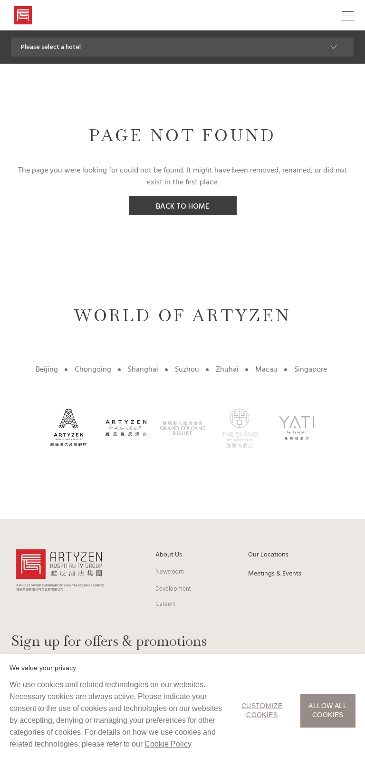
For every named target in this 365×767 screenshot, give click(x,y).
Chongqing (93, 370)
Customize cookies (262, 710)
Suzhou (187, 370)
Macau (266, 370)
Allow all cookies (327, 710)
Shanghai (143, 370)
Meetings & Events (274, 573)
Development (173, 589)
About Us (168, 554)
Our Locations (268, 554)
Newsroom (169, 572)
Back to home (182, 207)
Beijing (47, 370)
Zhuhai (227, 370)
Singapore (310, 370)
